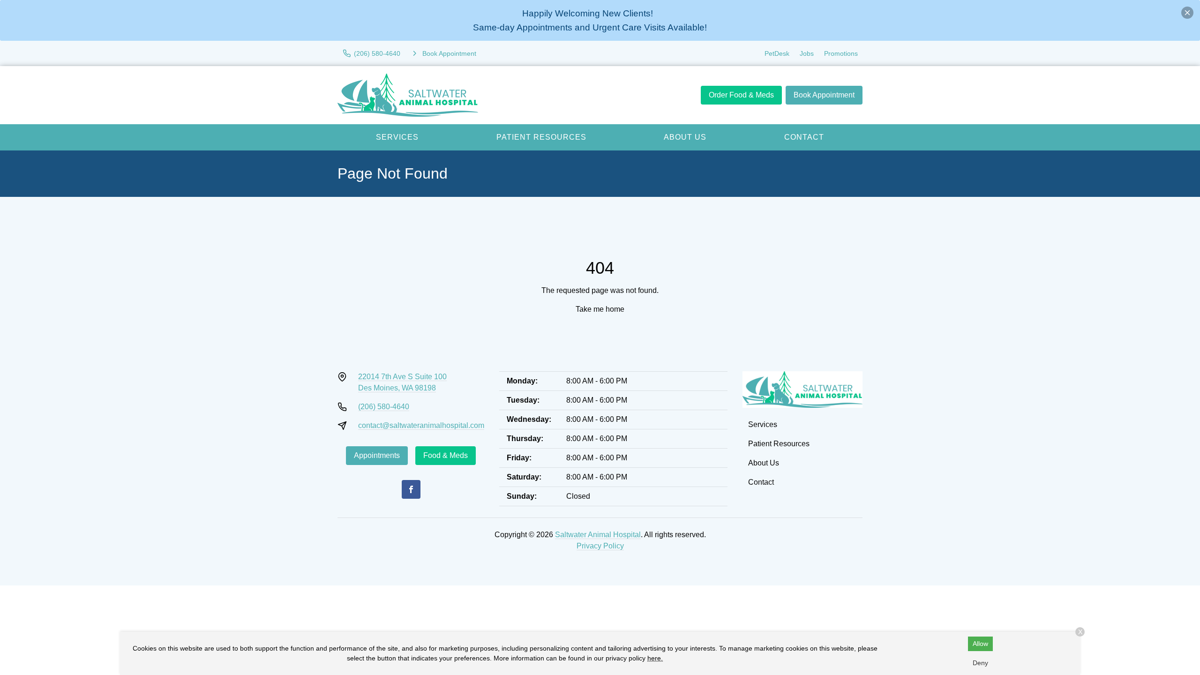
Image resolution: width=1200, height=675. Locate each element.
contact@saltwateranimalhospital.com (421, 425)
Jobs (807, 53)
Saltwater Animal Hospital (598, 535)
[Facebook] (411, 489)
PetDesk (777, 53)
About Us (685, 137)
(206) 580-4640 (383, 407)
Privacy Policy (600, 546)
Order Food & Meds (741, 95)
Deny (980, 663)
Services (397, 137)
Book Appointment (824, 95)
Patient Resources (541, 137)
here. (655, 658)
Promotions (841, 53)
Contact (804, 137)
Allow (980, 643)
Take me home (600, 309)
